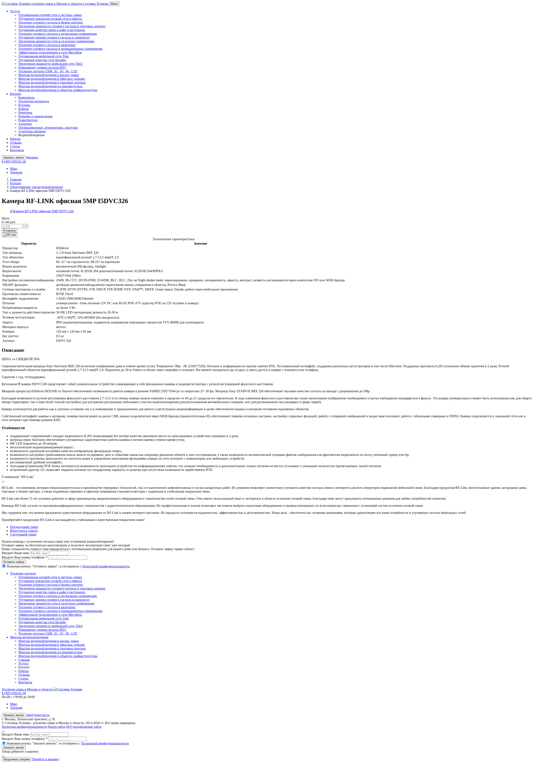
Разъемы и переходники (35, 116)
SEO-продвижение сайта (83, 726)
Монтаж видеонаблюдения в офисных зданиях (51, 78)
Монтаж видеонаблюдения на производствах (50, 86)
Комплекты (26, 97)
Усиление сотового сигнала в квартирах (47, 45)
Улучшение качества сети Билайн (42, 60)
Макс (14, 168)
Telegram (16, 172)
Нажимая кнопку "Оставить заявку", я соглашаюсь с (68, 566)
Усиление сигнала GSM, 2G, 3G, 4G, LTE (47, 71)
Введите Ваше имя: (16, 553)
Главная (15, 179)
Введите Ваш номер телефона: (25, 557)
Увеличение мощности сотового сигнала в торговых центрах (62, 26)
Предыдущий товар (24, 527)
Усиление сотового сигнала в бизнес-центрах (50, 22)
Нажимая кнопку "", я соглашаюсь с (68, 743)
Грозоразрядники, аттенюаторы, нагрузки (48, 127)
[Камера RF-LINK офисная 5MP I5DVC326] (42, 211)
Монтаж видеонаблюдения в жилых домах (48, 75)
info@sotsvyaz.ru (37, 715)
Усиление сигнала (23, 573)
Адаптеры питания (31, 131)
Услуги (23, 663)
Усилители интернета (33, 101)
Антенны (25, 124)
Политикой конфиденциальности (106, 566)
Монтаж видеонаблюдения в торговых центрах (52, 82)
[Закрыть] (3, 481)
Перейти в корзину (45, 759)
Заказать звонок (13, 157)
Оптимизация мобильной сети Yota (43, 56)
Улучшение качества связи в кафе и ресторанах (51, 30)
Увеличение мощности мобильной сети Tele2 (50, 63)
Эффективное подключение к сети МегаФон (50, 52)
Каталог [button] (15, 94)
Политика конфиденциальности (24, 726)
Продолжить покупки (16, 759)
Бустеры (24, 105)
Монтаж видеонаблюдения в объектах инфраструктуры (57, 90)
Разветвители (28, 120)
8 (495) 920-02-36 (14, 161)
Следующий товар (23, 534)
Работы (15, 139)
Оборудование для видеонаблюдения (36, 187)
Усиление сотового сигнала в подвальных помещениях (57, 33)
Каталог (15, 183)
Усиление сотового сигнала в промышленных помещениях (60, 48)
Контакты (17, 150)
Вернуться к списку (24, 530)
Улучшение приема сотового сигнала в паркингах (54, 37)
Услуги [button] (15, 11)
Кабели (23, 109)
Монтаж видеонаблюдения (29, 637)
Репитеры (25, 112)
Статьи (15, 146)
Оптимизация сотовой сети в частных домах (50, 15)
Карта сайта (56, 726)
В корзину (9, 230)
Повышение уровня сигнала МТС (42, 67)
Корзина (32, 157)
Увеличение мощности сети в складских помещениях (56, 41)
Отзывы (15, 142)
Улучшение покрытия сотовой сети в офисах (50, 18)
